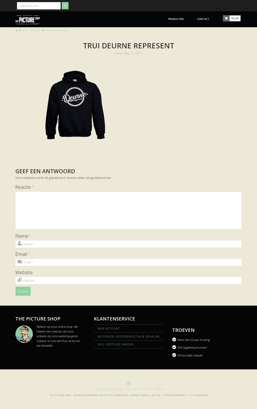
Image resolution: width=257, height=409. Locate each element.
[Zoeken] (65, 5)
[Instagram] (128, 383)
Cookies (160, 389)
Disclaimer (132, 389)
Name (23, 236)
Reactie (24, 187)
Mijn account (109, 328)
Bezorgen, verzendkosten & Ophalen (129, 336)
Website (24, 272)
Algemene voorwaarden (107, 389)
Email (22, 254)
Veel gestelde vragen (115, 344)
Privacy (147, 389)
